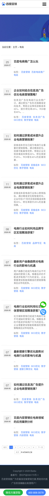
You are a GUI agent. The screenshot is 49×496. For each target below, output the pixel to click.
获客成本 (35, 164)
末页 (17, 452)
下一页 (40, 447)
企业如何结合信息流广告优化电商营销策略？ (29, 92)
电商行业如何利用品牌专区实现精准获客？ (29, 230)
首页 (5, 447)
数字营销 (28, 119)
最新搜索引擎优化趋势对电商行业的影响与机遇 (29, 353)
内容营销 (23, 435)
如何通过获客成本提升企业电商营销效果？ (29, 137)
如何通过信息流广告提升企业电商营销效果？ (29, 387)
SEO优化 (18, 119)
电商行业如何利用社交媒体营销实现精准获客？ (29, 308)
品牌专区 (37, 243)
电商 (16, 74)
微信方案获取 (13, 492)
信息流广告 (39, 116)
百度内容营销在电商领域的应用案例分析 (29, 420)
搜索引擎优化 (26, 369)
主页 (15, 47)
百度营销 (25, 71)
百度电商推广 (38, 71)
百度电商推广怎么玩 (26, 61)
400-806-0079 (36, 492)
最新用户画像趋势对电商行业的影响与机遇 (29, 263)
